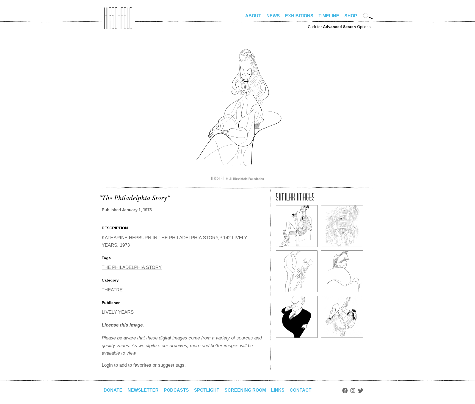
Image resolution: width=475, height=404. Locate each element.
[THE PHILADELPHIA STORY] (237, 180)
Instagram (352, 390)
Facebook (345, 390)
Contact (300, 390)
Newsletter (143, 390)
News (273, 15)
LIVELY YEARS (118, 312)
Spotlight (206, 390)
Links (278, 390)
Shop (350, 15)
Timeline (329, 15)
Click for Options (339, 26)
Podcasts (176, 390)
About (253, 15)
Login (107, 365)
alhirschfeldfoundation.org (118, 18)
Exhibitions (299, 15)
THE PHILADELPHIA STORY (132, 267)
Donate (113, 390)
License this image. (123, 325)
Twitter (360, 390)
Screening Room (245, 390)
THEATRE (112, 289)
